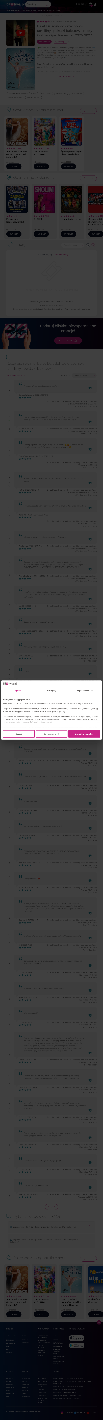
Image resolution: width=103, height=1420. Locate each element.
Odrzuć (19, 734)
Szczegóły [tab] (51, 690)
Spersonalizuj (50, 734)
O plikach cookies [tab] (85, 690)
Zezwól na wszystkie (84, 734)
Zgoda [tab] (18, 690)
